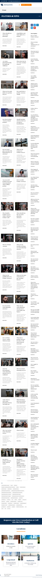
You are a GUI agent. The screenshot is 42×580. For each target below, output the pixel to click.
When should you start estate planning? (7, 35)
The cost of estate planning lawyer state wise (34, 260)
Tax (25, 506)
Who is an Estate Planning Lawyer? (21, 369)
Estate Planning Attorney (6, 490)
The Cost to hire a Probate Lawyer (34, 343)
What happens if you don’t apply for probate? (35, 171)
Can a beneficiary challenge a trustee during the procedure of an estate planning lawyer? (35, 118)
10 (18, 480)
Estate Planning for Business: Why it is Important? (35, 137)
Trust (2, 508)
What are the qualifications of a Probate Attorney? (7, 277)
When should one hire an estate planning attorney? (21, 215)
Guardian (20, 497)
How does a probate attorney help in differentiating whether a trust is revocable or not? (21, 463)
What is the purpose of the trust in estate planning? (35, 155)
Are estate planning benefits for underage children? (7, 64)
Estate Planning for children (6, 494)
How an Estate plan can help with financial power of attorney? (7, 152)
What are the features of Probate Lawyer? (21, 151)
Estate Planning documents (6, 492)
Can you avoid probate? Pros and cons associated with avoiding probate (7, 183)
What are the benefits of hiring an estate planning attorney (21, 247)
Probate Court (20, 501)
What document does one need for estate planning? (21, 401)
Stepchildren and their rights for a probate (21, 35)
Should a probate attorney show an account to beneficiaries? (21, 122)
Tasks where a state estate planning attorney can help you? (7, 402)
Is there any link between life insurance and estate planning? (34, 396)
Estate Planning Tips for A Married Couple (35, 60)
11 (19, 480)
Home (37, 16)
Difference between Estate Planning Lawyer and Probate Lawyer (35, 201)
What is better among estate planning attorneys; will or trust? (35, 335)
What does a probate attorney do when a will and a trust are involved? (21, 341)
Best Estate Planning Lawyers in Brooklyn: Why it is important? (35, 350)
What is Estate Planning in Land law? (34, 253)
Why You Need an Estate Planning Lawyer (7, 432)
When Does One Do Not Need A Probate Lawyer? (21, 63)
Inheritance (3, 499)
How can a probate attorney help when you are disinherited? (35, 387)
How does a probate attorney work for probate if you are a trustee (35, 220)
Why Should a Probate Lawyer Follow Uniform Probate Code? (7, 215)
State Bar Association (20, 506)
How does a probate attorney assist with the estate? (7, 462)
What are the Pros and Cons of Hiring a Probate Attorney (35, 163)
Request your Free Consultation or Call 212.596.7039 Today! (21, 521)
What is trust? (20, 430)
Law (12, 499)
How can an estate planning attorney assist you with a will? (35, 229)
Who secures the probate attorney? (34, 358)
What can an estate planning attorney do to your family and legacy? (21, 309)
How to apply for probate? (34, 365)
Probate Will (4, 506)
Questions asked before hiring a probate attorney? (34, 94)
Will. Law (9, 508)
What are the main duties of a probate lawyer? (7, 93)
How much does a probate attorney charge (21, 93)
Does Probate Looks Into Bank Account (34, 372)
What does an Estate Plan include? (35, 379)
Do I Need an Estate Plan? (35, 245)
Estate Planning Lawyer (5, 497)
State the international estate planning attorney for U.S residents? (7, 372)
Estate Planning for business (17, 492)
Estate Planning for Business (35, 404)
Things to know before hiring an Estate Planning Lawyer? (34, 85)
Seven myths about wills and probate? (35, 318)
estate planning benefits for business (18, 490)
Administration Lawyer (5, 485)
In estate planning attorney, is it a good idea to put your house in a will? (35, 146)
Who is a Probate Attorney (7, 245)
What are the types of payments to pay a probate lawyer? (21, 278)
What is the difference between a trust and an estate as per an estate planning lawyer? (35, 286)
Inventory (8, 499)
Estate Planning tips (14, 497)
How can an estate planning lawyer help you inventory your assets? (35, 326)
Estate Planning (39, 575)
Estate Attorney (22, 487)
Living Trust (24, 499)
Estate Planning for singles (6, 496)
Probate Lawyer (16, 503)
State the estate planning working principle (35, 186)
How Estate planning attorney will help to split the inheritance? (35, 467)
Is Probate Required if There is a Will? (35, 444)
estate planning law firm (8, 5)
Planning (3, 501)
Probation (8, 506)
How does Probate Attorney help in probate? (7, 121)
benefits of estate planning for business (8, 487)
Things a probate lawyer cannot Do (34, 276)
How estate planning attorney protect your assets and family (35, 268)
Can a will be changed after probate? (34, 77)
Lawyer (16, 499)
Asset (11, 485)
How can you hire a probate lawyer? (35, 193)
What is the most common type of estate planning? (34, 238)
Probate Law (10, 503)
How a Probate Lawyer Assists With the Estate (6, 339)
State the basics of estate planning (35, 418)
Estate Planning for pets (16, 494)
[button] (19, 5)
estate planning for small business (18, 496)
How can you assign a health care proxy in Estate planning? (35, 311)
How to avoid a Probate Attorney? (21, 180)
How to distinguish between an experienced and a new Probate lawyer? (35, 426)
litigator (19, 499)
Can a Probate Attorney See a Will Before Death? (35, 303)
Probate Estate (4, 503)
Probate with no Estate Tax (34, 109)
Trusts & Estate (8, 4)
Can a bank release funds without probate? (35, 178)
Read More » (5, 45)
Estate (17, 487)
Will (5, 508)
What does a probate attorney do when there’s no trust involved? (35, 128)
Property (13, 506)
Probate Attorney (13, 501)
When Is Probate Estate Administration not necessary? (35, 44)
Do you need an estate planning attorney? (6, 307)
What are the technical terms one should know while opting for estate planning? (35, 211)
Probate (7, 501)
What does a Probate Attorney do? (34, 295)
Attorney (15, 485)
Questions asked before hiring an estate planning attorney (34, 436)
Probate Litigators (23, 503)
